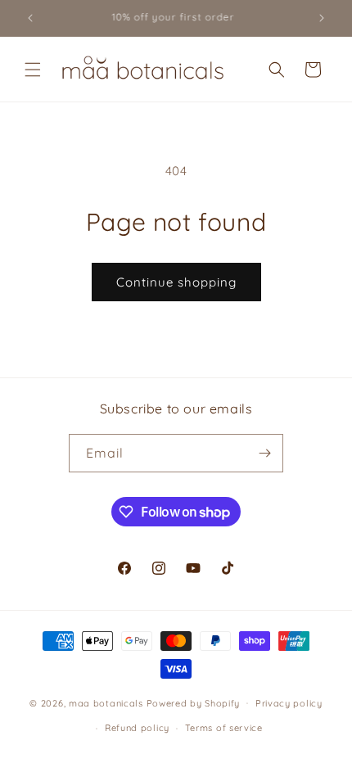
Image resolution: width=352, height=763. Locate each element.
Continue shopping (176, 282)
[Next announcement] (322, 18)
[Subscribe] (264, 453)
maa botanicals (106, 702)
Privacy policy (289, 703)
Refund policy (137, 728)
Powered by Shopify (194, 702)
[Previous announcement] (30, 18)
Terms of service (224, 728)
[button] (33, 70)
